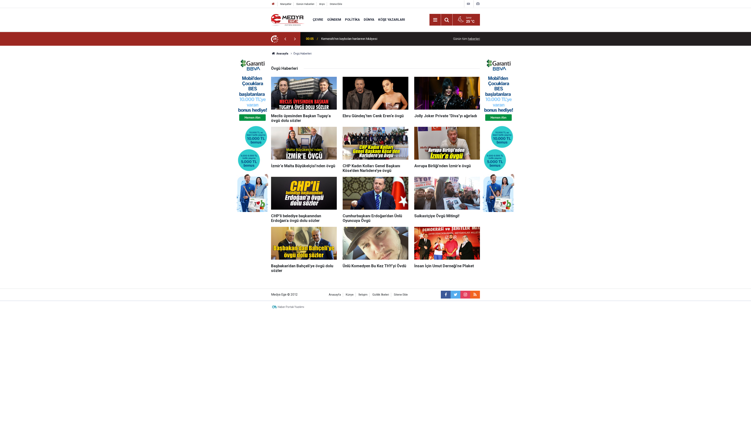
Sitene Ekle (336, 4)
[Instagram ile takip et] (465, 295)
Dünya (369, 19)
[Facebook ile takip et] (446, 295)
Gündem (334, 19)
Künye (350, 294)
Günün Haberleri (305, 4)
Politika (352, 19)
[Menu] (435, 20)
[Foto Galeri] (478, 4)
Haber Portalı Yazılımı (291, 306)
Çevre (318, 19)
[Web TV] (468, 4)
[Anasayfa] (273, 4)
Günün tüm (466, 39)
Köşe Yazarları (391, 19)
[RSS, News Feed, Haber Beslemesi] (475, 295)
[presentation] (285, 39)
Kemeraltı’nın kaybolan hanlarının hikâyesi (349, 39)
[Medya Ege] (288, 19)
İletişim (362, 294)
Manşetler (285, 4)
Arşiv (322, 4)
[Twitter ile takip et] (455, 295)
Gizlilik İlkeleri (380, 294)
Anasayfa (335, 294)
